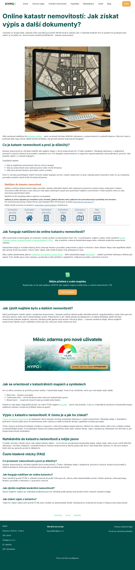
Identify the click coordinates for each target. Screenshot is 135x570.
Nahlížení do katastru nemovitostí (47, 254)
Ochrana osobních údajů (123, 527)
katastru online (35, 136)
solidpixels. (75, 558)
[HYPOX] (10, 4)
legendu (63, 404)
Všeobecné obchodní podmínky (120, 531)
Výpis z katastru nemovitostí (16, 419)
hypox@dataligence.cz (55, 531)
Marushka (90, 254)
